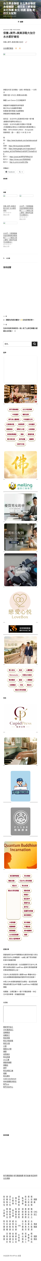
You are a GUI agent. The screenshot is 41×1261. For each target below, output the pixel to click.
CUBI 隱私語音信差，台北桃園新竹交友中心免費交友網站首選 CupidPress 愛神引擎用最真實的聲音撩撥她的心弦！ (20, 967)
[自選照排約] (20, 537)
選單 (21, 22)
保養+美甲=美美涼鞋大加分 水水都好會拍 (9, 208)
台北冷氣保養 (27, 409)
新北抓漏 (6, 1057)
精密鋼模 (12, 930)
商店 (20, 670)
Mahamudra (14, 675)
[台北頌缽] (20, 820)
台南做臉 (32, 429)
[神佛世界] (20, 465)
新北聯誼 (27, 922)
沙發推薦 (12, 922)
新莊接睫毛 (27, 915)
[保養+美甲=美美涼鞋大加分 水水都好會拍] (10, 199)
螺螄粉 (31, 439)
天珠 (21, 685)
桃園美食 (9, 429)
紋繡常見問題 (28, 911)
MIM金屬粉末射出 (9, 1081)
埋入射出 (12, 670)
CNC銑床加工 (8, 1029)
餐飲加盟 (26, 414)
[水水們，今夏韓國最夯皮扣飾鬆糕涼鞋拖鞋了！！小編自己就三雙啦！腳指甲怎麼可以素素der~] (26, 199)
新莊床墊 (6, 1038)
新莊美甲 (27, 899)
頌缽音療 (27, 890)
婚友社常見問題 (20, 690)
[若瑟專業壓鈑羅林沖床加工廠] (20, 629)
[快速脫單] (20, 650)
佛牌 (5, 1051)
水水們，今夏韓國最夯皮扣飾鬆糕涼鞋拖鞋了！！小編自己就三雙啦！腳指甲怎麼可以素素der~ (26, 210)
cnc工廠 (6, 1059)
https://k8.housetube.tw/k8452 (19, 146)
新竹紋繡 (27, 1175)
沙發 (5, 1046)
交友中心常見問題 (26, 881)
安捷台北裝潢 (27, 675)
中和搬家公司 (28, 419)
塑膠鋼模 (12, 926)
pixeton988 (16, 30)
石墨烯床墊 (10, 424)
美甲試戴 (22, 439)
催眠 (25, 935)
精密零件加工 (8, 1027)
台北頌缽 (6, 1178)
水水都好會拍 (8, 48)
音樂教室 (6, 1032)
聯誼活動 (11, 881)
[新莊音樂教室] (20, 750)
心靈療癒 (29, 670)
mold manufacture (9, 1078)
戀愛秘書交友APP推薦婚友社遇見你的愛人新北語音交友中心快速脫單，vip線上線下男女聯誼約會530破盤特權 (20, 957)
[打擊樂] (20, 486)
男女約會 (25, 886)
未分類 (8, 258)
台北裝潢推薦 (13, 935)
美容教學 (21, 424)
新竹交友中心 (8, 1087)
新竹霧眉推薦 (18, 1175)
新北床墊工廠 (8, 1070)
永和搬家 (32, 424)
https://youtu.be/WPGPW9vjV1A (21, 156)
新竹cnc (6, 1084)
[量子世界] (20, 854)
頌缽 (22, 434)
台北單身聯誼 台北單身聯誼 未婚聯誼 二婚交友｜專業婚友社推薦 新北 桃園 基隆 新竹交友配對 (19, 8)
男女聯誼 (27, 876)
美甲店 (26, 907)
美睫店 (26, 895)
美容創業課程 (11, 434)
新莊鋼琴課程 (14, 876)
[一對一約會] (20, 508)
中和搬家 (15, 414)
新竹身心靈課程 (14, 419)
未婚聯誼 (13, 685)
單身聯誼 (12, 680)
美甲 (5, 1068)
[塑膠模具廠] (20, 570)
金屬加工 (6, 1035)
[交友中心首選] (20, 716)
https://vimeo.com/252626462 (20, 159)
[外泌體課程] (20, 394)
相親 (5, 1073)
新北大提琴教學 (14, 939)
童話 (20, 680)
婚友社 (29, 685)
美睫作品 (27, 903)
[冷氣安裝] (20, 785)
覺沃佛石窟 (11, 439)
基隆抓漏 (31, 434)
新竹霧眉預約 (8, 1175)
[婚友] (20, 605)
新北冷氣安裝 (8, 1040)
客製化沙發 (20, 429)
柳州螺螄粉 (28, 930)
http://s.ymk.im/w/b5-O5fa (19, 162)
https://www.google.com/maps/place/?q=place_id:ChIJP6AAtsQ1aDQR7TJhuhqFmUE (20, 151)
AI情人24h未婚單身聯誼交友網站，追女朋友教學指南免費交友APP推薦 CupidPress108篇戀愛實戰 (20, 984)
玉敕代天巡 (20, 444)
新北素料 (6, 1076)
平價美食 (27, 926)
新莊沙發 (6, 1043)
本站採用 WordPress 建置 (12, 1256)
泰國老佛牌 (7, 1062)
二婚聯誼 (29, 680)
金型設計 (6, 1054)
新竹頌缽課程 (13, 409)
